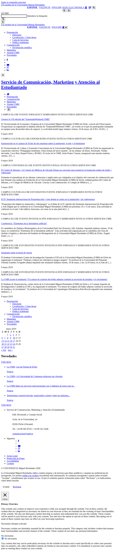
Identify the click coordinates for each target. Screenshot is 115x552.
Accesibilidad (13, 461)
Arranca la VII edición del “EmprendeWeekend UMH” (25, 119)
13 (3, 341)
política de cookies (30, 475)
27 (3, 347)
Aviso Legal (12, 456)
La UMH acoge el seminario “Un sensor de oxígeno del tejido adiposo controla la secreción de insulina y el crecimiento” (54, 279)
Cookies (10, 463)
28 (5, 347)
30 (11, 347)
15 (8, 341)
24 (14, 344)
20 (3, 344)
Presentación (12, 32)
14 (5, 341)
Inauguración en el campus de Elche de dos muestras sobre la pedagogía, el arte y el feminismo (43, 143)
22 (8, 344)
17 (14, 341)
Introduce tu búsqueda (37, 16)
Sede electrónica (73, 7)
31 (14, 347)
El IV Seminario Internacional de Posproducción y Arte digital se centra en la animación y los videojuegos (48, 199)
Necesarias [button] (6, 524)
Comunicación (13, 45)
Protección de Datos (16, 458)
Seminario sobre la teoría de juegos (16, 252)
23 (11, 344)
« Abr (3, 350)
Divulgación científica (22, 47)
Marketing (11, 50)
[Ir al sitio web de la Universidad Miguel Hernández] (23, 5)
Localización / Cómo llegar (24, 37)
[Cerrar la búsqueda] (3, 22)
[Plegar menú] (66, 27)
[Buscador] (94, 7)
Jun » (10, 350)
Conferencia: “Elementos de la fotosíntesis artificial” (24, 223)
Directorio (16, 35)
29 (8, 347)
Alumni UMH (13, 52)
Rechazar (17, 487)
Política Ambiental (20, 42)
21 (5, 344)
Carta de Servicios (20, 40)
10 (14, 338)
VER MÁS (6, 362)
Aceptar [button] (6, 487)
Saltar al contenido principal (13, 2)
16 (11, 341)
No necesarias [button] (7, 536)
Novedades (12, 55)
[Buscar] (3, 19)
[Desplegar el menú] (69, 10)
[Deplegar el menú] (9, 109)
